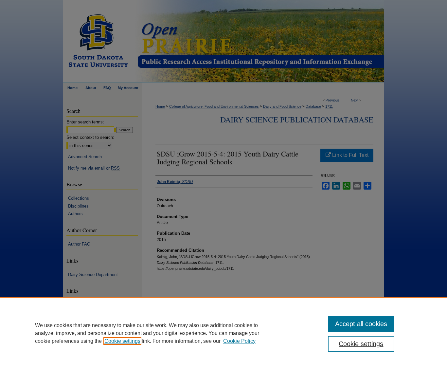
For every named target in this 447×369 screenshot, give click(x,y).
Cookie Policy (239, 341)
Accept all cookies (361, 323)
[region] (223, 333)
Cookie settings (122, 341)
